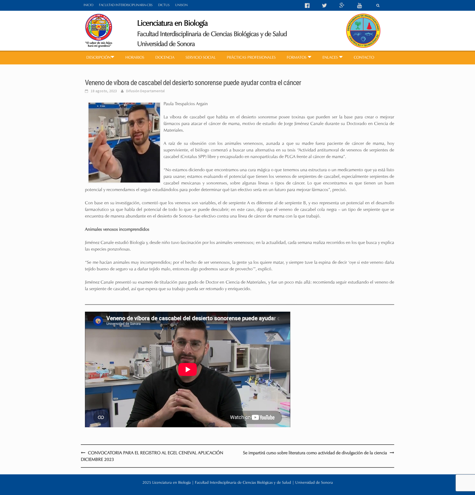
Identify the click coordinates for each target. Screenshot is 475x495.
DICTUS (164, 5)
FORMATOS (297, 57)
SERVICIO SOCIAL (201, 57)
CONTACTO (364, 57)
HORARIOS (134, 57)
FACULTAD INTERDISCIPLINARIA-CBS (126, 5)
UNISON (181, 5)
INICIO (88, 5)
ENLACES (330, 57)
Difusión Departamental (145, 90)
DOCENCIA (165, 57)
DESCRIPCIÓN (98, 57)
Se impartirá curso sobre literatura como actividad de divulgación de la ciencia (315, 452)
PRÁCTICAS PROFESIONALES (251, 57)
